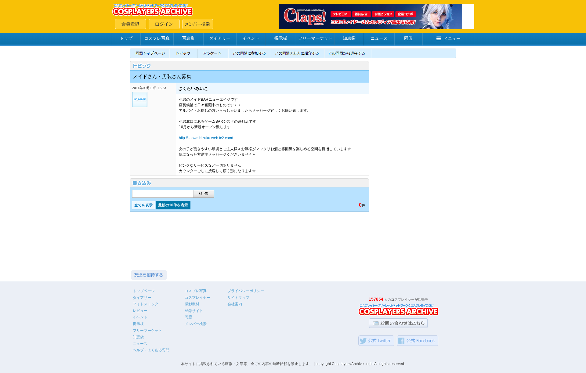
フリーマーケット (315, 38)
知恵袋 (349, 38)
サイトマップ (238, 297)
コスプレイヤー (197, 297)
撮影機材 (192, 304)
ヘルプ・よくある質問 (151, 350)
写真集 (188, 38)
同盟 (408, 38)
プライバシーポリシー (245, 291)
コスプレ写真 (157, 38)
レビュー (140, 311)
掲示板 (280, 38)
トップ (126, 38)
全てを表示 (143, 205)
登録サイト (194, 311)
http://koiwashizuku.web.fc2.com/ (206, 138)
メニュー (452, 38)
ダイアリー (219, 38)
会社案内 (234, 304)
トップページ (144, 291)
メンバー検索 (196, 324)
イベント (250, 38)
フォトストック (145, 304)
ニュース (379, 38)
